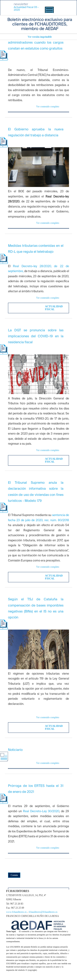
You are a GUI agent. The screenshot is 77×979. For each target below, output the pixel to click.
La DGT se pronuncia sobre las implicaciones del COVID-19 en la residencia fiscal (35, 336)
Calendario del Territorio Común (14, 870)
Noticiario (15, 750)
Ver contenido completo (47, 106)
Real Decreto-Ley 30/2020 (41, 811)
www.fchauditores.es (16, 912)
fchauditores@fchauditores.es (43, 912)
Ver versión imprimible (40, 36)
